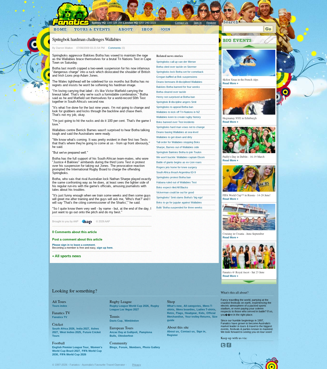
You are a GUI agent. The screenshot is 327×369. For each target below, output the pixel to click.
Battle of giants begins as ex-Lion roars (179, 162)
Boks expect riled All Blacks (172, 187)
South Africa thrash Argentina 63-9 (176, 172)
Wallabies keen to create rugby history (178, 117)
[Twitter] (223, 346)
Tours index (59, 305)
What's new (174, 305)
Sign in (201, 331)
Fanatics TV (59, 317)
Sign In (198, 22)
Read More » (230, 83)
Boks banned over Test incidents (175, 122)
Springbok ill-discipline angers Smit (176, 102)
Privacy (136, 364)
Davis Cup (116, 320)
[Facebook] (228, 346)
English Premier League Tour (70, 347)
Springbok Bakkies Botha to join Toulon (178, 152)
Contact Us (181, 22)
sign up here (105, 247)
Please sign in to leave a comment (73, 244)
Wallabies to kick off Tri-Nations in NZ (178, 112)
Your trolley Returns (197, 316)
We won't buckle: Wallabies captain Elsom (180, 157)
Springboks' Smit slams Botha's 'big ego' (179, 197)
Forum (123, 347)
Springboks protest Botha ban (173, 177)
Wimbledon (131, 320)
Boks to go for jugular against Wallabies (179, 202)
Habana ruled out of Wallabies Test (176, 182)
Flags (179, 313)
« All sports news (66, 256)
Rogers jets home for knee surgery (176, 167)
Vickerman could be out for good (175, 192)
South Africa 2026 (63, 328)
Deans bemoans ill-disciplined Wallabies (179, 81)
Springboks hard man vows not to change (180, 127)
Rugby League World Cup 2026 (129, 305)
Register (211, 22)
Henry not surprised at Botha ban (175, 96)
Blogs (113, 347)
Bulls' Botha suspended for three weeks (179, 207)
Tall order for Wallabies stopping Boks (178, 142)
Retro (170, 313)
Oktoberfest (125, 335)
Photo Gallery (151, 347)
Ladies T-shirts (206, 309)
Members (135, 347)
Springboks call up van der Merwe (176, 61)
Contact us (188, 331)
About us (173, 331)
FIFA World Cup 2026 (73, 354)
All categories (192, 305)
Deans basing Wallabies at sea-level (177, 132)
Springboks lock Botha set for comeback (179, 71)
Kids (201, 313)
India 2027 (82, 328)
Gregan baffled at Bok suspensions (176, 76)
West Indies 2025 (70, 332)
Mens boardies (185, 309)
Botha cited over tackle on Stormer (176, 66)
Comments (114, 47)
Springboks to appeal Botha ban (174, 107)
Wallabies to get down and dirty (174, 137)
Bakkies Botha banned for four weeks (178, 86)
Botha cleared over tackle (171, 91)
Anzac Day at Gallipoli (123, 332)
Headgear (191, 313)
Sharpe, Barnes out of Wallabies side (177, 147)
